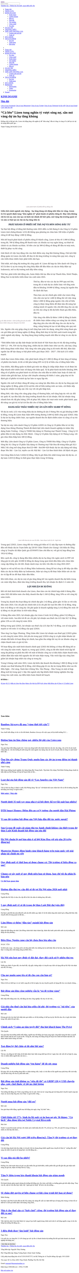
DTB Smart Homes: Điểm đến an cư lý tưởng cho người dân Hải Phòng (38, 810)
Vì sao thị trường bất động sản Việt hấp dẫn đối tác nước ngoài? (34, 819)
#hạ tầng (22, 683)
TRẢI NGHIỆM (10, 39)
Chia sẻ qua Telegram (51, 106)
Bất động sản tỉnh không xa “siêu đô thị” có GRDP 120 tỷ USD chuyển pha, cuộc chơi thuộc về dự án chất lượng (37, 1082)
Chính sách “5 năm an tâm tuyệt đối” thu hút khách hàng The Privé (36, 1027)
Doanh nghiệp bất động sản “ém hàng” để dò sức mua (29, 1063)
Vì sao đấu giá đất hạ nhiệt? (15, 1157)
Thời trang (12, 42)
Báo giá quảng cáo (7, 1270)
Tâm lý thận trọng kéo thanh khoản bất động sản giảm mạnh (32, 1175)
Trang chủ (8, 9)
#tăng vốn (28, 683)
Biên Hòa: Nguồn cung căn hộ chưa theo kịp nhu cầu (28, 940)
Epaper (7, 92)
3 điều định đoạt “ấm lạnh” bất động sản (22, 1230)
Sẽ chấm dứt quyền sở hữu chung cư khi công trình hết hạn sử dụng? (37, 1193)
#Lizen (3, 683)
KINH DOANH (10, 13)
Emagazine (12, 90)
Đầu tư (11, 18)
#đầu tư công (14, 683)
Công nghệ (12, 24)
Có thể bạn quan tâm (10, 881)
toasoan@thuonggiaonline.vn (14, 1263)
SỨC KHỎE (9, 37)
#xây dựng (43, 683)
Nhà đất (11, 20)
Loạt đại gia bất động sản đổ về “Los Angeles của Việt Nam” (32, 779)
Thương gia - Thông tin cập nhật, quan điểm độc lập (18, 6)
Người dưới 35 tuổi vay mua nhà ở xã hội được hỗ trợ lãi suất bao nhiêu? (39, 801)
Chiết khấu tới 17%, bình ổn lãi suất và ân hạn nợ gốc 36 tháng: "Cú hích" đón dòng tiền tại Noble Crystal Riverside (37, 1118)
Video (11, 88)
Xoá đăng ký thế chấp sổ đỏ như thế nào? (22, 1046)
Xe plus (11, 26)
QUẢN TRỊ (9, 28)
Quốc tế (11, 35)
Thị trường (12, 22)
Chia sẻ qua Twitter (37, 106)
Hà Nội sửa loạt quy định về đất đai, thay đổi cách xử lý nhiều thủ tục (37, 957)
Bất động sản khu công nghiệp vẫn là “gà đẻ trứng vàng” (30, 991)
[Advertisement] (39, 698)
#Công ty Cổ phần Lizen (65, 683)
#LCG (8, 683)
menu (2, 2)
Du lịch (11, 40)
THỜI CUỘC (9, 11)
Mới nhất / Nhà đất (9, 793)
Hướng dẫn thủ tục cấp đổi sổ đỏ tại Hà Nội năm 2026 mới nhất (34, 889)
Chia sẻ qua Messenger (23, 106)
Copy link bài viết (6, 107)
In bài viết (62, 106)
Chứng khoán (13, 16)
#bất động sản (52, 683)
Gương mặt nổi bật (15, 33)
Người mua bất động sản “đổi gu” (18, 1101)
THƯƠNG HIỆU (11, 29)
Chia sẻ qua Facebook (8, 106)
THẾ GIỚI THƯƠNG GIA (14, 31)
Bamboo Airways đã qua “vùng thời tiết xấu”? (25, 724)
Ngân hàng (12, 15)
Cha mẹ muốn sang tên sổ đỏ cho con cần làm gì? (26, 975)
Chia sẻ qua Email (71, 106)
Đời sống (12, 44)
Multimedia (8, 85)
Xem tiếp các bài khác (8, 1244)
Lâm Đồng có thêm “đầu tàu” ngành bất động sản (27, 922)
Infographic (13, 86)
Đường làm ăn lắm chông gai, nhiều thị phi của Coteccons (31, 740)
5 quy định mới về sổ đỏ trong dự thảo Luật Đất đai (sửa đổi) (32, 905)
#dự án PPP (36, 683)
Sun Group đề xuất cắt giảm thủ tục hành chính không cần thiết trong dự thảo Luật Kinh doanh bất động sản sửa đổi (39, 829)
